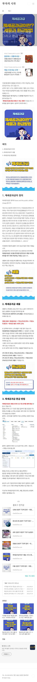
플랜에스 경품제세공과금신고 (12, 56)
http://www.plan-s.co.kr (12, 53)
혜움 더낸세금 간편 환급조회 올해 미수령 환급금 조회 (12, 70)
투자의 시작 (9, 3)
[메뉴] (33, 3)
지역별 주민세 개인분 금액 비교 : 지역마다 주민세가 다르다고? (14, 587)
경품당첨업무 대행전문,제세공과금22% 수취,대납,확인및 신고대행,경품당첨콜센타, (12, 60)
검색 (29, 3)
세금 (6, 583)
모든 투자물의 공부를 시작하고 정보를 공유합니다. (14, 649)
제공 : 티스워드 (30, 576)
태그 (9, 11)
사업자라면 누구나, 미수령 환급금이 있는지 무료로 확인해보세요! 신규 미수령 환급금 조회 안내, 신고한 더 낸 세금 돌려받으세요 (12, 73)
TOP (33, 675)
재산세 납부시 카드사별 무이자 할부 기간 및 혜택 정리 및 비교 (14, 592)
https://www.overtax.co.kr (12, 67)
